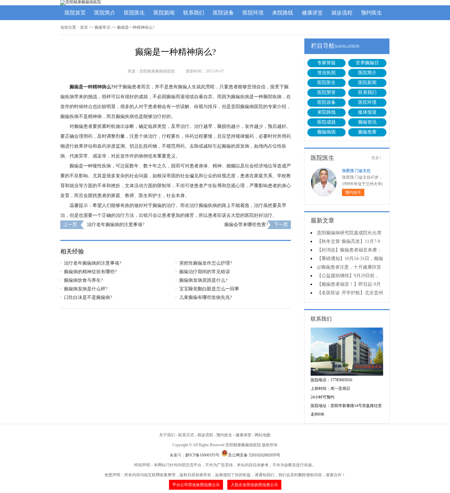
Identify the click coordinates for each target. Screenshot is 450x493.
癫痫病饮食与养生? (83, 280)
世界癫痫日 (367, 62)
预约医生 (371, 12)
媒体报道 (367, 112)
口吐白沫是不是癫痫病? (88, 297)
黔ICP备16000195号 (202, 455)
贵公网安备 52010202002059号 (254, 455)
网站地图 (262, 435)
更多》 (377, 158)
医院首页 (75, 12)
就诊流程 (341, 12)
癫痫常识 (102, 27)
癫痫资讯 (367, 122)
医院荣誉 (326, 92)
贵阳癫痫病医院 (247, 106)
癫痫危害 (367, 132)
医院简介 (104, 12)
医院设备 (223, 12)
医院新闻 (164, 12)
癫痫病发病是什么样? (85, 288)
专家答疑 (326, 62)
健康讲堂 (312, 12)
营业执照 (326, 72)
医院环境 (253, 12)
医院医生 (134, 12)
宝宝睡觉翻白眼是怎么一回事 (209, 288)
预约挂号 (353, 192)
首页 (84, 27)
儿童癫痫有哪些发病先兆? (205, 297)
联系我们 (193, 12)
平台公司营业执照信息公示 (196, 484)
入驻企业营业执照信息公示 (254, 484)
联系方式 (186, 435)
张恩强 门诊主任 (356, 170)
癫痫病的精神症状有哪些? (90, 271)
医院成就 (326, 122)
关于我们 (167, 435)
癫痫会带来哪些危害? (246, 224)
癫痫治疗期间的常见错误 (204, 271)
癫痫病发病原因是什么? (203, 280)
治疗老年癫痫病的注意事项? (115, 224)
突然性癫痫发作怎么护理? (205, 263)
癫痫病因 (326, 132)
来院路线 (282, 12)
